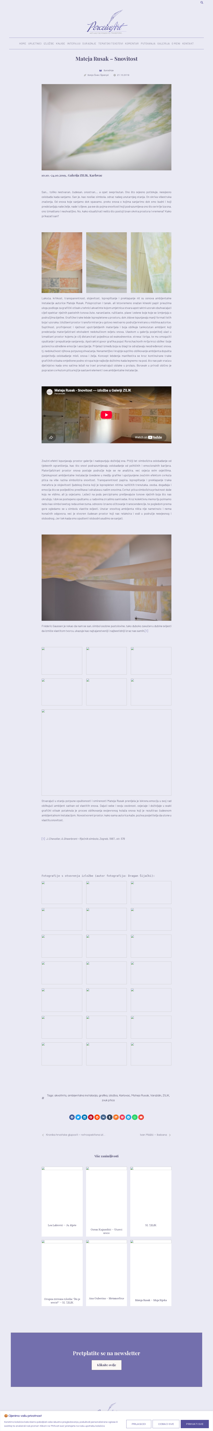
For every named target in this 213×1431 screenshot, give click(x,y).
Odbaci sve (166, 1424)
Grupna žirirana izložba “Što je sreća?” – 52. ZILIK (62, 1300)
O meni (176, 43)
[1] (146, 630)
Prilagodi (139, 1424)
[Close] (210, 1414)
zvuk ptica (108, 1100)
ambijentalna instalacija (83, 1095)
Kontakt (188, 43)
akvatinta (60, 1095)
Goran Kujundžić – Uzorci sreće (106, 1231)
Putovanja (148, 43)
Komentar (132, 43)
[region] (106, 1421)
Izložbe (49, 43)
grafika (103, 1095)
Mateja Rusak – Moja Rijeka (151, 1300)
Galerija (163, 43)
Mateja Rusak (140, 1095)
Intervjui (74, 43)
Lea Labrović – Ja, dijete (62, 1225)
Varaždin (155, 1095)
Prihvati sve (194, 1424)
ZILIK (166, 1095)
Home (22, 43)
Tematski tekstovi (110, 43)
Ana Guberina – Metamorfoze (106, 1298)
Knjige (60, 43)
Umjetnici (35, 43)
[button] (72, 1117)
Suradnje (89, 43)
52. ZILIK (150, 1225)
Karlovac (124, 1095)
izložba (113, 1095)
